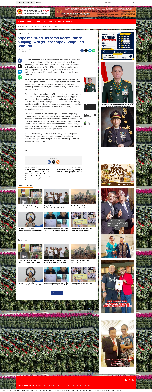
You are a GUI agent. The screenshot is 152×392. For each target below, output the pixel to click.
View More (57, 293)
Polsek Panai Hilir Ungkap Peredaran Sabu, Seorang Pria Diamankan (29, 207)
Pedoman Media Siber (51, 385)
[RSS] (58, 162)
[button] (134, 3)
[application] (90, 107)
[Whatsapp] (93, 50)
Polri (19, 51)
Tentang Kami (77, 385)
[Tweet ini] (86, 50)
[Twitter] (53, 162)
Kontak (87, 385)
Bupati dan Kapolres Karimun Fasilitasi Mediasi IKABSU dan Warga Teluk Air (55, 207)
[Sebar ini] (82, 50)
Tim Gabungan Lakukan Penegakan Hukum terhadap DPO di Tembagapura (30, 229)
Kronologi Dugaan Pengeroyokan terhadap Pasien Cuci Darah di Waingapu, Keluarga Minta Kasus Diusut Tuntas (56, 229)
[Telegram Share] (90, 50)
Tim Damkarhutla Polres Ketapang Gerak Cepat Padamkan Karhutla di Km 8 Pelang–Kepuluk (81, 207)
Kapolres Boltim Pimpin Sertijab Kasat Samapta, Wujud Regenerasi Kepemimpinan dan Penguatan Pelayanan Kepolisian (83, 229)
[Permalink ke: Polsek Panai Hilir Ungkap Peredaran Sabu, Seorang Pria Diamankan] (30, 197)
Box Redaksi (66, 385)
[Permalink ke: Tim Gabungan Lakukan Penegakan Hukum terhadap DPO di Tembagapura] (30, 219)
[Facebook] (49, 162)
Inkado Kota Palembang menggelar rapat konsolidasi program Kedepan (69, 170)
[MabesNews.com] (33, 12)
